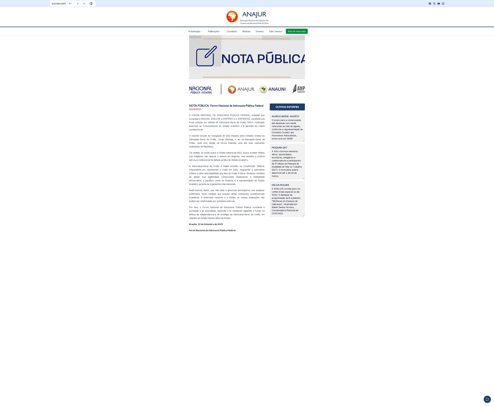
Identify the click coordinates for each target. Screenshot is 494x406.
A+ (70, 3)
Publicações (213, 31)
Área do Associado (297, 31)
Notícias (246, 31)
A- (84, 3)
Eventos (260, 31)
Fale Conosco (275, 31)
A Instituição (194, 31)
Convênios (232, 31)
